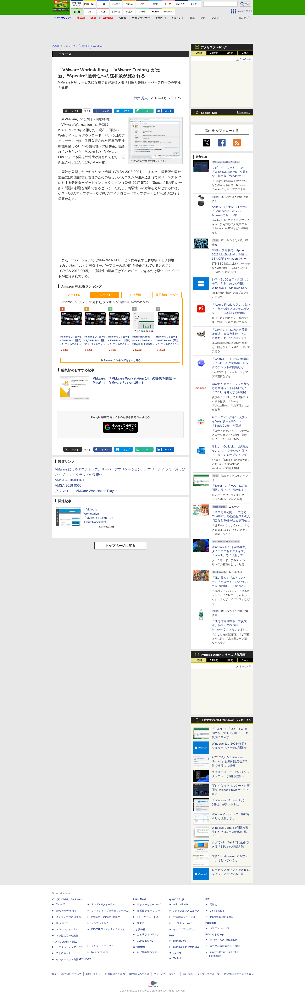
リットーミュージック (149, 904)
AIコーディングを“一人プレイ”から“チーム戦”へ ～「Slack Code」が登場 (230, 421)
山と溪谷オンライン (148, 934)
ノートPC (73, 294)
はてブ (126, 111)
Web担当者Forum (66, 910)
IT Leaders (62, 923)
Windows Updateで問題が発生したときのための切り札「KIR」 (230, 832)
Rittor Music (140, 899)
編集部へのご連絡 (139, 974)
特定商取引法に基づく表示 (239, 974)
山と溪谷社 (139, 929)
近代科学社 (139, 947)
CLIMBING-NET (146, 940)
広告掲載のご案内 (115, 974)
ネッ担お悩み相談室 (67, 935)
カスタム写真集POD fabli (225, 946)
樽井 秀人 (141, 98)
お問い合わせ (93, 974)
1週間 (230, 52)
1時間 (198, 52)
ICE (207, 899)
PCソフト (105, 294)
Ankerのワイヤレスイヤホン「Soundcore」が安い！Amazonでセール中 (230, 211)
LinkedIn (167, 111)
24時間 (214, 52)
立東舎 (140, 923)
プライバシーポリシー (166, 974)
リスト (87, 111)
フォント (216, 17)
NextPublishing (100, 952)
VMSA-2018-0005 (68, 485)
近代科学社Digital (147, 952)
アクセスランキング (214, 47)
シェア (105, 111)
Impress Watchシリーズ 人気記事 (223, 654)
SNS (192, 17)
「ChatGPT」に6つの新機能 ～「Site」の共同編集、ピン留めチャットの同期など (230, 363)
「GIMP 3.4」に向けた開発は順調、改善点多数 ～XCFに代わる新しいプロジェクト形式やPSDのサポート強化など (231, 338)
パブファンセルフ (219, 928)
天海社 (213, 904)
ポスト (75, 111)
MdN (171, 935)
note (147, 111)
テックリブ (175, 953)
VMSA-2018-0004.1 (69, 480)
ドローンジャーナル (67, 929)
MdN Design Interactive (186, 947)
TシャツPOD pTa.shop (223, 939)
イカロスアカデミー (184, 929)
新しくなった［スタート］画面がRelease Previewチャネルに (231, 790)
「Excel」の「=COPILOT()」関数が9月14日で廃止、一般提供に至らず (231, 733)
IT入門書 (136, 294)
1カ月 (245, 52)
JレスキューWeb (182, 923)
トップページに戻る (120, 545)
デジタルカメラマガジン (69, 947)
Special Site (209, 112)
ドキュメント (176, 17)
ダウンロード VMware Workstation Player (86, 491)
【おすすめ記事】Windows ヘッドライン (226, 720)
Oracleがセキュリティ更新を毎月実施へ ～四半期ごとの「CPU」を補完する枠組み (231, 388)
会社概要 (188, 974)
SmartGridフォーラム (103, 904)
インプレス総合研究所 (68, 917)
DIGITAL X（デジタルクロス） (108, 929)
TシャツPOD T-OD (148, 917)
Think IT (60, 904)
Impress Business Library (105, 917)
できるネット (63, 953)
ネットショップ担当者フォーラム (110, 910)
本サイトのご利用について (66, 974)
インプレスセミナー (102, 923)
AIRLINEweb (180, 904)
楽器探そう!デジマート (149, 910)
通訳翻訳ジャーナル (184, 917)
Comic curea (217, 910)
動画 (203, 17)
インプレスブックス (102, 946)
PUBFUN (210, 923)
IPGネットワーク (214, 934)
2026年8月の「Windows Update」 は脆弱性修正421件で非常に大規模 (230, 761)
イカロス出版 (176, 899)
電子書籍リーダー (167, 294)
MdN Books (179, 940)
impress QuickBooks (221, 917)
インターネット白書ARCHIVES (73, 959)
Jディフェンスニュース (186, 910)
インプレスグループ (208, 974)
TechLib (177, 958)
